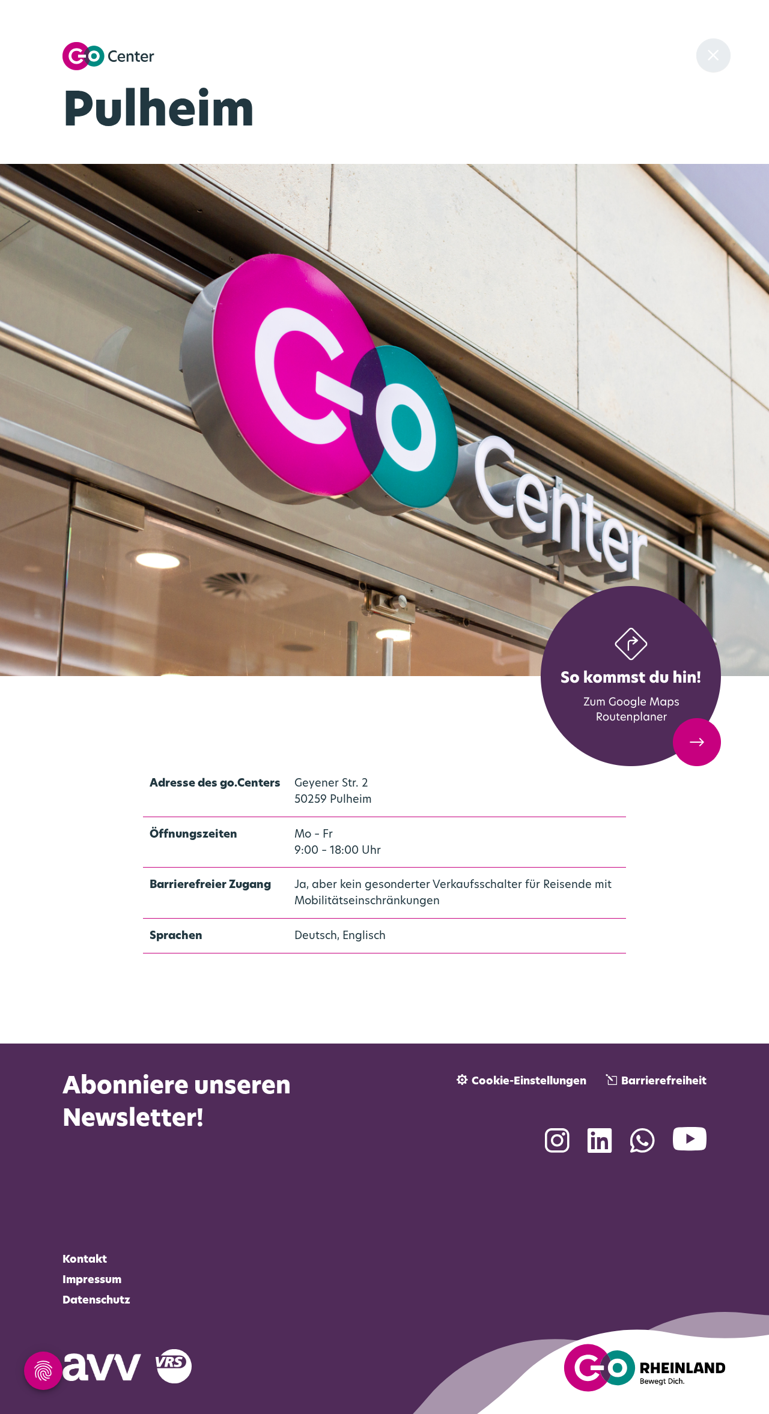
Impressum (91, 1280)
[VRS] (180, 1365)
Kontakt (84, 1260)
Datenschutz (96, 1301)
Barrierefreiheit (664, 1082)
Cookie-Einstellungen (529, 1082)
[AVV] (109, 1365)
